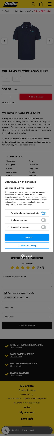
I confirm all (27, 237)
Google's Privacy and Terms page (18, 205)
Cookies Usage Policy (25, 195)
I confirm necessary (27, 245)
